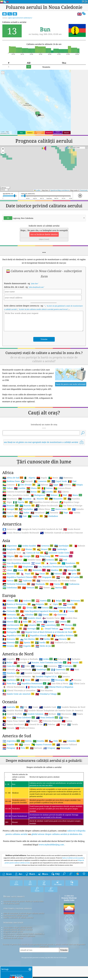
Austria (43, 600)
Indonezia (63, 556)
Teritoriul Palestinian (16, 583)
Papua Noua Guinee (14, 721)
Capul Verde (59, 481)
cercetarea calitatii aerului (17, 908)
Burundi (27, 481)
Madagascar (37, 495)
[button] (3, 149)
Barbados (74, 659)
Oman (41, 573)
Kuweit (10, 566)
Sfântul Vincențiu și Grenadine (19, 690)
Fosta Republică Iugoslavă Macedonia (41, 611)
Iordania (49, 559)
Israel (37, 563)
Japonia (53, 563)
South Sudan (10, 512)
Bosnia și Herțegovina (16, 604)
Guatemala (60, 669)
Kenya (33, 491)
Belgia (58, 600)
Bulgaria (39, 604)
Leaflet (3, 132)
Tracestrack (83, 190)
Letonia (62, 621)
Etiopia (77, 484)
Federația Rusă (64, 607)
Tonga (61, 724)
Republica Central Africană (43, 502)
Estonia (45, 607)
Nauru (78, 714)
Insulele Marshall (13, 710)
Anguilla (9, 659)
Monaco (68, 624)
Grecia (45, 614)
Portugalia (11, 631)
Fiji (23, 707)
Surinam (36, 748)
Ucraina (10, 645)
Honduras (11, 672)
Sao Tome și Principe (70, 505)
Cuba (25, 666)
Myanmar (11, 573)
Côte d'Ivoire (25, 484)
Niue (7, 717)
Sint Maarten (45, 690)
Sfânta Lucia (77, 683)
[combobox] (44, 218)
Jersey (37, 621)
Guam (33, 707)
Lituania (31, 624)
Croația (70, 604)
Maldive (54, 570)
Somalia (78, 509)
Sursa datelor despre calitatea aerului (17, 927)
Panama (75, 680)
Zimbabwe (51, 516)
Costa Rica (11, 665)
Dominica (50, 666)
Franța (70, 611)
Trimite (64, 950)
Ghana (33, 488)
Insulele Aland (32, 618)
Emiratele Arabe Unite (58, 552)
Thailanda (39, 583)
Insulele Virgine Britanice (17, 676)
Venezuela (63, 748)
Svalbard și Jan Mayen (62, 642)
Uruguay (49, 748)
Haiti (74, 669)
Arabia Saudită (27, 545)
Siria (60, 577)
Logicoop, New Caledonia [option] (20, 218)
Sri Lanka (74, 577)
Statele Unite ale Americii (18, 693)
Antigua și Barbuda (27, 659)
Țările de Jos (45, 645)
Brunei (44, 549)
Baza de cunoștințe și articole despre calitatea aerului (23, 913)
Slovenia (10, 642)
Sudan (24, 512)
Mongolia (71, 570)
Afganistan (10, 545)
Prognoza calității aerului (13, 932)
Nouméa (46, 67)
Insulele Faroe (51, 618)
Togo (63, 512)
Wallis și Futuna (25, 728)
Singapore (46, 577)
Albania (10, 600)
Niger (7, 502)
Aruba (45, 659)
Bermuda (20, 662)
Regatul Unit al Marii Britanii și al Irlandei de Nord (48, 631)
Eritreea (65, 484)
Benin (53, 477)
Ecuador (10, 744)
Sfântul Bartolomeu (14, 687)
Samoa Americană (13, 724)
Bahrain (79, 545)
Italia (25, 621)
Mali (63, 495)
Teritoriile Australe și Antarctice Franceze (61, 532)
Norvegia (31, 628)
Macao (20, 570)
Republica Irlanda (38, 635)
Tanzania (52, 512)
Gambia (19, 488)
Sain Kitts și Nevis (57, 683)
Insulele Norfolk (12, 714)
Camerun (42, 481)
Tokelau (49, 724)
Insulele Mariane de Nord (71, 707)
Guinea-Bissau (62, 488)
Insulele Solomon (33, 714)
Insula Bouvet (71, 529)
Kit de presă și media (11, 903)
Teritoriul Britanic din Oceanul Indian (56, 580)
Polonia (66, 628)
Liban (7, 570)
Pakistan (58, 573)
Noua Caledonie (23, 717)
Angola (41, 477)
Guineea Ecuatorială (14, 491)
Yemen (44, 587)
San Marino (29, 638)
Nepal (27, 573)
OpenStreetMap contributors (59, 190)
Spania (26, 642)
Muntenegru (12, 628)
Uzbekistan (12, 587)
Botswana (66, 477)
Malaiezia (37, 570)
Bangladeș (11, 549)
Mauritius (24, 498)
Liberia (63, 491)
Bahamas (60, 659)
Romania (10, 638)
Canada (75, 662)
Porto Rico (9, 683)
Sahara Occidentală (47, 505)
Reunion (10, 505)
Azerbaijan (63, 545)
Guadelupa (41, 669)
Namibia (74, 498)
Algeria (29, 477)
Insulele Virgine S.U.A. (44, 676)
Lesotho (49, 491)
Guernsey (60, 614)
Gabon (8, 488)
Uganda (10, 516)
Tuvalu (72, 724)
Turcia (56, 583)
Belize (7, 662)
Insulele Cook (47, 707)
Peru (22, 747)
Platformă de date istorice (13, 938)
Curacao (37, 666)
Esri (8, 133)
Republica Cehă (13, 635)
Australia (10, 707)
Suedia (42, 642)
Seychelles (26, 509)
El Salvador (67, 665)
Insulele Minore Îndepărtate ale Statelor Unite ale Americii (53, 710)
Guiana (24, 744)
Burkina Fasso (11, 481)
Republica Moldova (64, 635)
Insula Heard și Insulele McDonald (21, 532)
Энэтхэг (58, 587)
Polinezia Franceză (50, 721)
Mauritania (10, 498)
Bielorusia (75, 600)
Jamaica (64, 676)
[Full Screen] (3, 72)
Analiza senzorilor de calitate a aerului (18, 917)
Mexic (27, 679)
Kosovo (48, 621)
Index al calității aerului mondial (73, 858)
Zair (23, 516)
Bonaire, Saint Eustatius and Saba (46, 662)
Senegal (10, 509)
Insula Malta (12, 617)
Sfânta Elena (42, 509)
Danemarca (12, 607)
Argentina (11, 740)
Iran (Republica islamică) (16, 563)
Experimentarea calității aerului (15, 915)
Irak (63, 559)
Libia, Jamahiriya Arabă (16, 495)
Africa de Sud (13, 477)
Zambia (35, 516)
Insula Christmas (12, 559)
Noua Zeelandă (46, 717)
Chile (55, 740)
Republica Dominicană (31, 683)
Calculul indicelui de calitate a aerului (18, 929)
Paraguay (9, 748)
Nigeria (20, 502)
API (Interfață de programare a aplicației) (19, 936)
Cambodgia (59, 549)
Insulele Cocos (32, 559)
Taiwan (10, 580)
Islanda (10, 621)
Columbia (71, 740)
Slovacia (62, 638)
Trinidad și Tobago (47, 693)
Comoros (9, 484)
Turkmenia (72, 584)
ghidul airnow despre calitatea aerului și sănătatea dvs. (57, 834)
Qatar (73, 573)
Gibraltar (29, 614)
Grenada (9, 669)
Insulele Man (69, 618)
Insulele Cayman (30, 673)
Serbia (46, 638)
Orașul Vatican (49, 628)
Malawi (52, 495)
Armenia (45, 545)
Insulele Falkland (66, 744)
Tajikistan (27, 580)
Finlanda (10, 611)
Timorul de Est (33, 724)
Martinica (11, 679)
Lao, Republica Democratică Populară (55, 566)
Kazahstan (70, 563)
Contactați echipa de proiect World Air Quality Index (23, 901)
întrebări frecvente (13, 922)
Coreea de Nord (12, 552)
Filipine (10, 556)
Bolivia (26, 741)
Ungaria (26, 645)
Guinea (47, 488)
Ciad (72, 481)
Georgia (26, 556)
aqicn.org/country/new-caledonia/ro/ (20, 18)
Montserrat (42, 680)
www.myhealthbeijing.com (51, 844)
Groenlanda (23, 669)
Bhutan (28, 549)
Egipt (53, 484)
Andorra (26, 600)
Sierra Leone (60, 509)
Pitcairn (32, 721)
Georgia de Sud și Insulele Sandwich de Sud (39, 529)
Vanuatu (8, 728)
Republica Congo (69, 502)
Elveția (29, 607)
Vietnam (29, 587)
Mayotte (40, 498)
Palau (63, 717)
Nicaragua (59, 679)
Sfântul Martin (35, 687)
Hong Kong (44, 556)
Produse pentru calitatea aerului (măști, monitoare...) (23, 934)
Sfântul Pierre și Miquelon (59, 687)
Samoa (67, 721)
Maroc (74, 495)
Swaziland (37, 512)
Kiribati (50, 714)
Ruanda (27, 505)
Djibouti (42, 484)
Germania (11, 614)
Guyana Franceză (43, 744)
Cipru (55, 604)
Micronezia (64, 714)
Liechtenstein (13, 624)
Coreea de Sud (32, 552)
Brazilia (40, 740)
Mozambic (57, 498)
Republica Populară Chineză (20, 577)
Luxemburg (50, 624)
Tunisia (74, 512)
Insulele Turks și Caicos (55, 673)
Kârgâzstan (25, 566)
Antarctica (9, 529)
